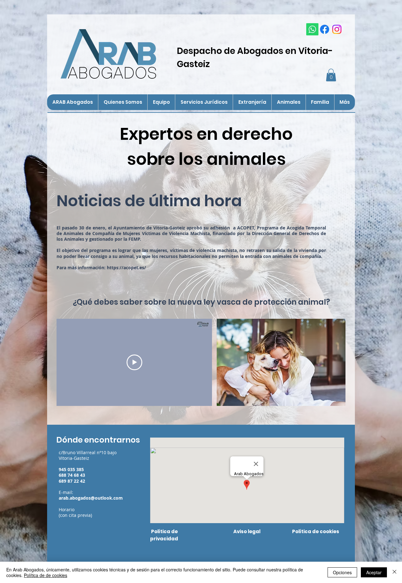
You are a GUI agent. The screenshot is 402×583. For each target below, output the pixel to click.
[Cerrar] (394, 572)
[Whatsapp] (312, 29)
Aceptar (374, 572)
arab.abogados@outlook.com (91, 498)
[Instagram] (337, 29)
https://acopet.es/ (126, 267)
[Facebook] (324, 29)
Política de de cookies (45, 575)
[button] (331, 75)
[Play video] (134, 362)
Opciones (342, 572)
